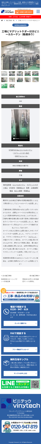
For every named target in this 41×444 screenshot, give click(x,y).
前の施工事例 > (31, 278)
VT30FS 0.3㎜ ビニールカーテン (20, 150)
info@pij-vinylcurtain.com (24, 9)
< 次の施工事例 (9, 278)
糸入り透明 (18, 191)
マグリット (32, 237)
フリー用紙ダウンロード (20, 349)
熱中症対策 (7, 185)
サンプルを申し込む (20, 373)
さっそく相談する (20, 323)
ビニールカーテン (19, 185)
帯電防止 (27, 191)
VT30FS (12, 188)
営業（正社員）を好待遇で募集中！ (20, 17)
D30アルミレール (21, 156)
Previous (3, 55)
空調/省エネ (20, 188)
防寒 (27, 188)
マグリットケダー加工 (21, 153)
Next (37, 55)
